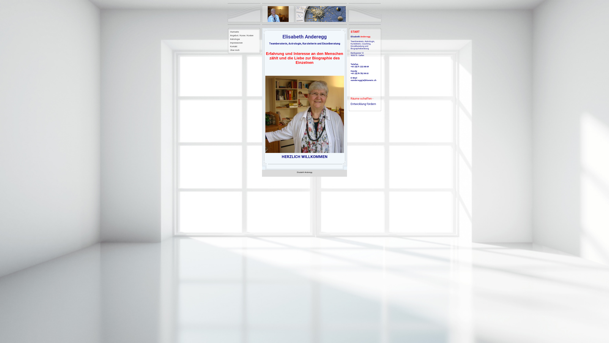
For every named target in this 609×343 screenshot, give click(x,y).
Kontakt (233, 46)
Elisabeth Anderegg (304, 172)
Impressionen (236, 43)
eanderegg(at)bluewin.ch (363, 80)
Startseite (234, 32)
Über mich (234, 50)
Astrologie (235, 39)
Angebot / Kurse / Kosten (241, 35)
